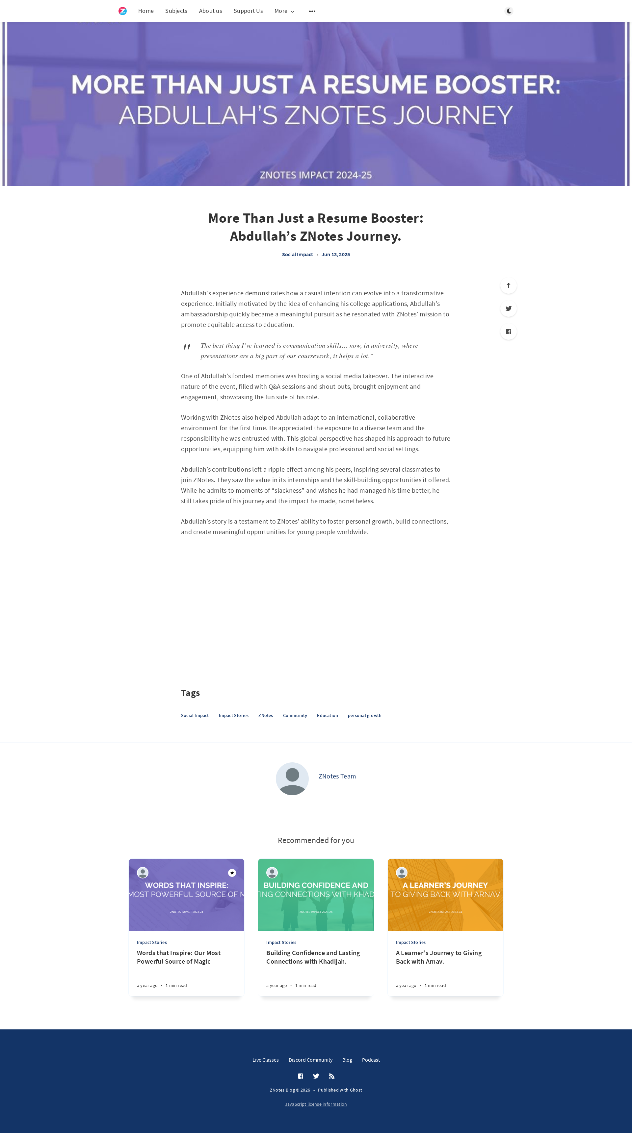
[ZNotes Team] (292, 778)
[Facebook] (508, 331)
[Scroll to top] (508, 285)
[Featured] (232, 873)
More (281, 11)
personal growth (365, 715)
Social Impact (297, 254)
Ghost (356, 1090)
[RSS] (331, 1076)
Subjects (176, 10)
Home (146, 10)
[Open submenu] (312, 11)
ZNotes (265, 715)
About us (210, 10)
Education (327, 715)
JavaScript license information (316, 1104)
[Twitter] (508, 308)
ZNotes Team (337, 776)
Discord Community (310, 1059)
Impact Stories (234, 715)
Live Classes (265, 1059)
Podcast (371, 1059)
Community (295, 715)
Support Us (248, 10)
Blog (347, 1059)
